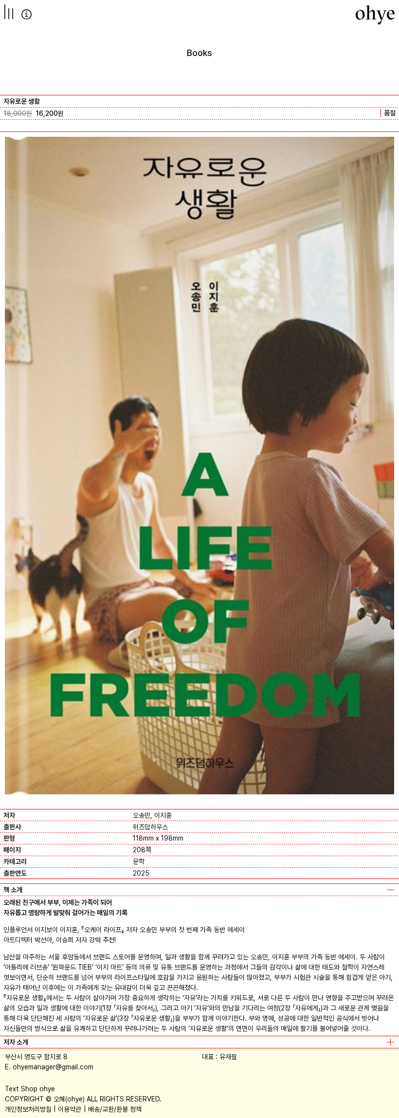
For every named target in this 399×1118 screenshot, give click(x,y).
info (26, 14)
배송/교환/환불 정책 (115, 1109)
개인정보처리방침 (28, 1109)
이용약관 (69, 1109)
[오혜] (375, 14)
